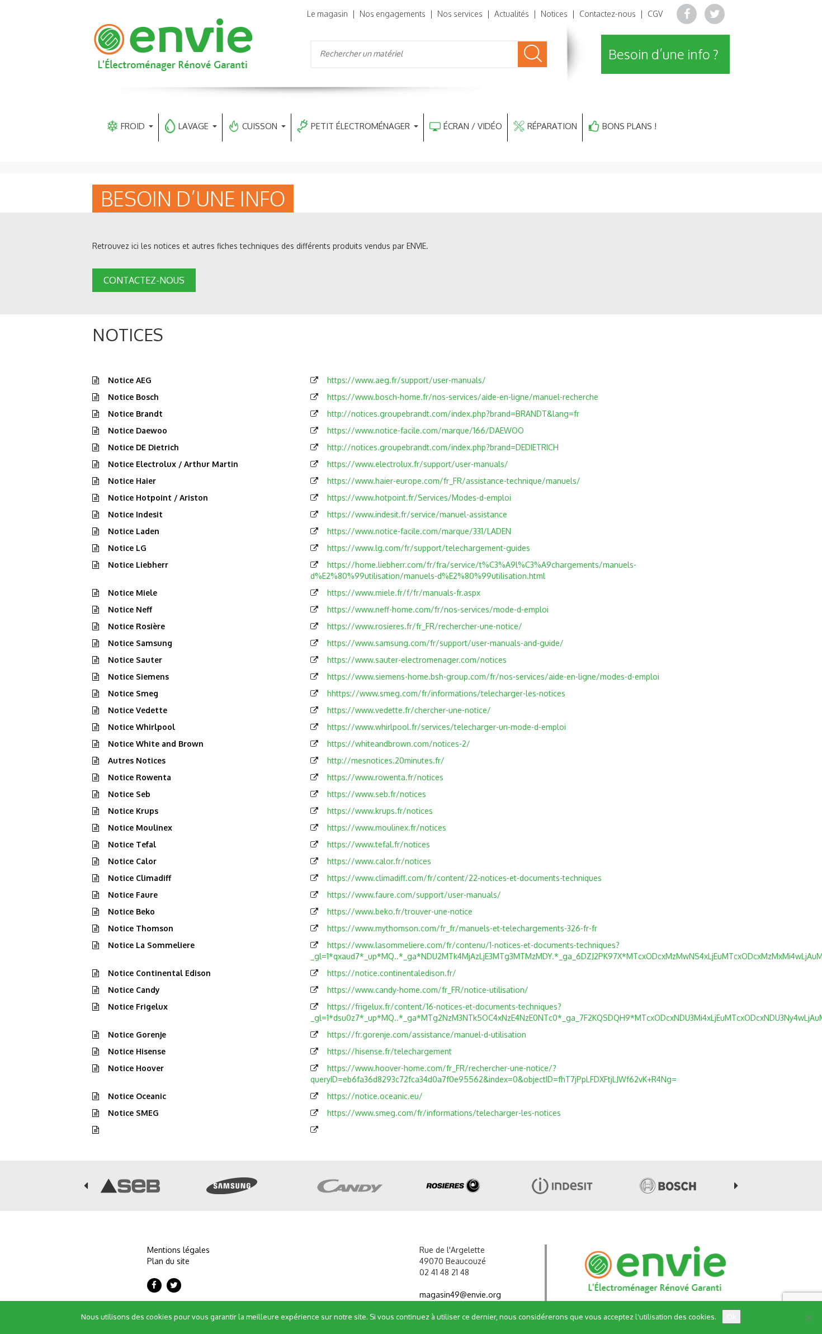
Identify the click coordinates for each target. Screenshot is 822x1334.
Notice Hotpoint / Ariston (158, 497)
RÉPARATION (552, 126)
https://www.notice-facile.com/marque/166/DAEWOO (425, 430)
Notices (554, 13)
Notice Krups (133, 811)
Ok (731, 1316)
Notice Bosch (133, 397)
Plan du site (168, 1261)
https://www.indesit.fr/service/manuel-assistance (417, 514)
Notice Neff (130, 609)
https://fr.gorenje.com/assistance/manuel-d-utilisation (426, 1034)
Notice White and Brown (156, 743)
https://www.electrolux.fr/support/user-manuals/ (417, 464)
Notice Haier (132, 480)
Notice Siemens (138, 676)
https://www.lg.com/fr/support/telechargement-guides (428, 548)
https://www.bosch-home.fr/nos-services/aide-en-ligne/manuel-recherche (462, 397)
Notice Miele (132, 592)
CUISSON (259, 126)
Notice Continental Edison (159, 973)
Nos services (460, 13)
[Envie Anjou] (174, 44)
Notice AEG (130, 380)
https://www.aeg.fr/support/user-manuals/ (406, 380)
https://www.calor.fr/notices (379, 861)
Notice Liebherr (138, 564)
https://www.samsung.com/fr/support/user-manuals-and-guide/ (445, 643)
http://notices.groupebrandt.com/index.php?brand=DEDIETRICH (443, 447)
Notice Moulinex (140, 827)
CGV (655, 13)
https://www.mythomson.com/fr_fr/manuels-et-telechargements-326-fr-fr (462, 928)
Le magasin (327, 13)
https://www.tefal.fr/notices (378, 844)
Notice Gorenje (137, 1034)
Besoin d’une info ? (663, 54)
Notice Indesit (135, 514)
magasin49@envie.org (460, 1294)
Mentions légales (178, 1250)
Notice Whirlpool (141, 727)
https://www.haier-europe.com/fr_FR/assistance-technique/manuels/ (453, 480)
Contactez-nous (607, 13)
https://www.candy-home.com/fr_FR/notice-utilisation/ (427, 989)
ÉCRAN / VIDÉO (472, 126)
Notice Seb (129, 794)
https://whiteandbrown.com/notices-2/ (398, 743)
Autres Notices (137, 760)
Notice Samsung (140, 643)
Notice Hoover (136, 1068)
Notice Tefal (132, 844)
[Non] (808, 1317)
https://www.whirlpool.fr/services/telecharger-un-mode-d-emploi (446, 727)
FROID (133, 126)
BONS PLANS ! (629, 126)
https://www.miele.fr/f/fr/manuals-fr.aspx (403, 592)
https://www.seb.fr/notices (376, 794)
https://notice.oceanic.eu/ (375, 1096)
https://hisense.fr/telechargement (389, 1051)
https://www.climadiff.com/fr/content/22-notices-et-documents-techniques (464, 878)
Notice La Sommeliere (151, 945)
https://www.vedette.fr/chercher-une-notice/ (409, 710)
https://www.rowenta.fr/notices (385, 777)
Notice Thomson (140, 928)
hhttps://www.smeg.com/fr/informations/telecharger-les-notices (446, 693)
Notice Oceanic (137, 1096)
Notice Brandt (135, 413)
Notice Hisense (137, 1051)
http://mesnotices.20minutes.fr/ (386, 760)
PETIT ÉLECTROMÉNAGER (360, 126)
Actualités (511, 13)
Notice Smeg (133, 693)
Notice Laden (133, 531)
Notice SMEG (133, 1113)
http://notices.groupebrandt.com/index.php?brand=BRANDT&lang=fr (453, 413)
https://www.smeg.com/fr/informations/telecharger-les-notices (444, 1113)
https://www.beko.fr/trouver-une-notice (400, 911)
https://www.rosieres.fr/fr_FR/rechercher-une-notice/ (424, 626)
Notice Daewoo (137, 430)
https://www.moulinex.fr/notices (386, 827)
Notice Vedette (137, 710)
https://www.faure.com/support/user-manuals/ (414, 894)
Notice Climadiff (139, 878)
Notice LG (127, 548)
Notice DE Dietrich (143, 447)
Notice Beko (131, 911)
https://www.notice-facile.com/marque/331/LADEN (419, 531)
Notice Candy (134, 989)
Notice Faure (133, 894)
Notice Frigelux (138, 1006)
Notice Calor (132, 861)
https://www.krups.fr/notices (380, 811)
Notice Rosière (136, 626)
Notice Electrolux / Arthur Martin (173, 464)
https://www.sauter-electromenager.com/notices (417, 659)
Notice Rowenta (139, 777)
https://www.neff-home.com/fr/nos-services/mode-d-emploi (438, 609)
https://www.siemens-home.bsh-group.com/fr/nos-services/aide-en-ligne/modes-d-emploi (493, 676)
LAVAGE (193, 126)
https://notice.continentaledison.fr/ (391, 973)
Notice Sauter (135, 659)
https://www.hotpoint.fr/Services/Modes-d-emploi (419, 497)
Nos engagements (393, 13)
